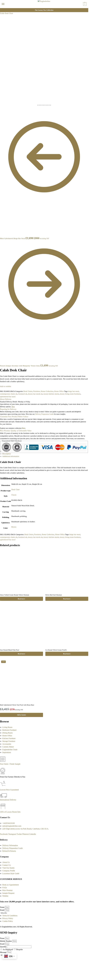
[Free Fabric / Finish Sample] (2, 761)
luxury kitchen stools (51, 394)
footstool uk (22, 394)
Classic (14, 495)
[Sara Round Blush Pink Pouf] (21, 625)
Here (23, 428)
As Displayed (8, 949)
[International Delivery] (3, 797)
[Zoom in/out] (6, 109)
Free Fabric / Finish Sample (10, 764)
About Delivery (5, 399)
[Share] (2, 109)
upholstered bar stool (7, 397)
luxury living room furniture (70, 394)
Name (2, 907)
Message (3, 952)
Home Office (59, 391)
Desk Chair (15, 489)
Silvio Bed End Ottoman (53, 595)
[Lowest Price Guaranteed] (3, 787)
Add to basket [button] (21, 715)
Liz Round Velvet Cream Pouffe (56, 650)
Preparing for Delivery (8, 409)
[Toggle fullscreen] (4, 109)
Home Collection (47, 391)
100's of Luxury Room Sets (10, 812)
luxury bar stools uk (35, 394)
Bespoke (19, 949)
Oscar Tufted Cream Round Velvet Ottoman (14, 595)
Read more (21, 599)
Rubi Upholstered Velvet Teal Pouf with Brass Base (17, 705)
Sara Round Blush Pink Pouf (9, 650)
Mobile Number (6, 941)
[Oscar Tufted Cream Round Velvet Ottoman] (21, 570)
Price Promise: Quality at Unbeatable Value (15, 431)
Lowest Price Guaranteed (9, 790)
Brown (13, 527)
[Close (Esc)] (0, 109)
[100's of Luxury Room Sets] (3, 809)
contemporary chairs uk (8, 394)
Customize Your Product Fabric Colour (14, 417)
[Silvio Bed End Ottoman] (66, 570)
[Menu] (5, 4)
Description (6, 454)
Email (2, 910)
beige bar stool (73, 391)
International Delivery (8, 800)
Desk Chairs (27, 391)
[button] (84, 4)
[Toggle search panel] (2, 9)
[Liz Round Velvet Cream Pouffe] (66, 625)
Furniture (36, 391)
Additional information (10, 456)
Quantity (3, 947)
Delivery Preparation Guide (44, 414)
